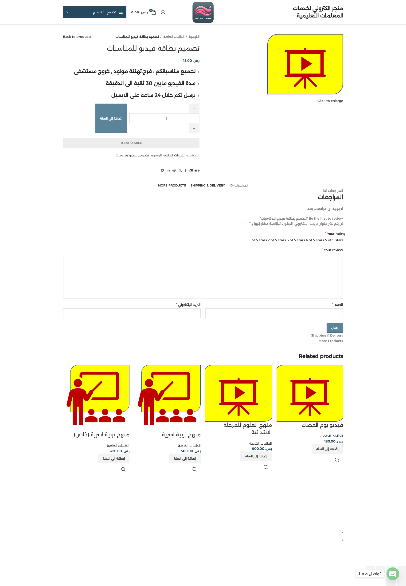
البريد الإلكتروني (188, 304)
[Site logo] (203, 12)
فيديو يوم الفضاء (322, 425)
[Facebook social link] (185, 170)
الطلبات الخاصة (173, 37)
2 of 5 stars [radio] (277, 240)
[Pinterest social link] (174, 170)
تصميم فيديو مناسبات (132, 155)
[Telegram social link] (162, 170)
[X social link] (180, 170)
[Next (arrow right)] (391, 581)
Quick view (337, 460)
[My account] (163, 12)
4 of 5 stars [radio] (315, 240)
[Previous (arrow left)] (401, 581)
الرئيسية (193, 37)
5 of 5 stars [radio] (334, 240)
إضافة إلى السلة (111, 118)
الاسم (337, 304)
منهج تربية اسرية (181, 434)
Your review (332, 250)
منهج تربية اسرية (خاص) (101, 434)
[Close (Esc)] (401, 571)
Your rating (335, 233)
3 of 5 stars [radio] (296, 240)
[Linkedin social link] (168, 170)
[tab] (239, 185)
